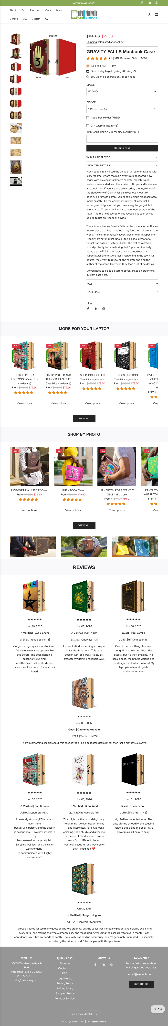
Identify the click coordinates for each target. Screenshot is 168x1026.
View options (24, 403)
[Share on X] (96, 309)
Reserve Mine (122, 148)
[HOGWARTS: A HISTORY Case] (29, 466)
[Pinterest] (156, 3)
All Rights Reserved (97, 1022)
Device (91, 102)
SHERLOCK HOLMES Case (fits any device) (92, 377)
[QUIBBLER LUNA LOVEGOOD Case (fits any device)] (24, 355)
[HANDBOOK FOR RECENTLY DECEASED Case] (116, 466)
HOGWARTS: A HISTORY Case (29, 490)
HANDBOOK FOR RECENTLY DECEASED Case (117, 492)
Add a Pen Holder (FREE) (105, 117)
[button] (16, 373)
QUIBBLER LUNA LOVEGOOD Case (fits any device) (24, 379)
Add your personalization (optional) (112, 132)
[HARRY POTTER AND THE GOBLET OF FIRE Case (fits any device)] (58, 355)
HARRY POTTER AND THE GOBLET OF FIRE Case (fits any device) (58, 379)
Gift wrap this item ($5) (104, 125)
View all (84, 418)
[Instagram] (149, 3)
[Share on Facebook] (88, 309)
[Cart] (156, 14)
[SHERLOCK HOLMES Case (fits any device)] (92, 355)
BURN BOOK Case (73, 490)
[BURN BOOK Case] (73, 466)
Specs (90, 84)
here (104, 274)
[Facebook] (142, 3)
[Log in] (149, 14)
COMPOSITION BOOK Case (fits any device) (126, 377)
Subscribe (141, 984)
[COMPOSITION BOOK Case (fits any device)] (126, 355)
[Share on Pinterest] (103, 309)
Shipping (91, 41)
